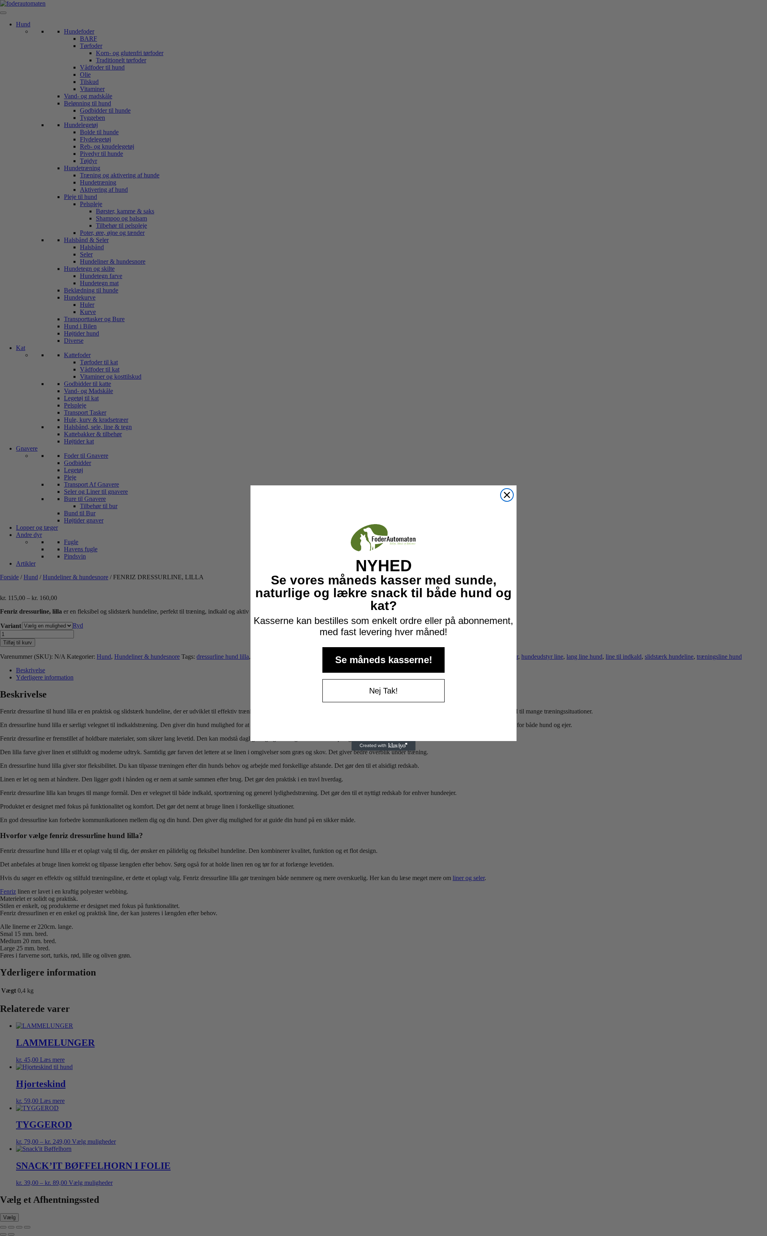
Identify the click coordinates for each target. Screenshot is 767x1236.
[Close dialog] (507, 495)
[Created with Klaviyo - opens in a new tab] (383, 746)
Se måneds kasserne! (383, 659)
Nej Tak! (383, 690)
